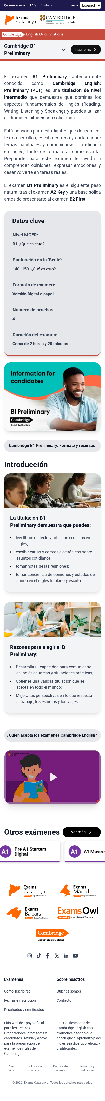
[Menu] (97, 19)
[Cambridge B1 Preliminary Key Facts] (52, 396)
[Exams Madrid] (78, 890)
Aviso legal (12, 1068)
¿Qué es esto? (31, 243)
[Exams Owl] (78, 913)
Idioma (73, 5)
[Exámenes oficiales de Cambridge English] (40, 20)
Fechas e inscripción (20, 1000)
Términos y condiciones (86, 1068)
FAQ (33, 5)
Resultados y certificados (24, 1010)
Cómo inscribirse (17, 991)
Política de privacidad (34, 1068)
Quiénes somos (15, 5)
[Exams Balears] (27, 913)
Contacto (47, 5)
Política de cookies (60, 1068)
